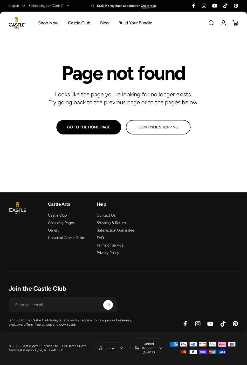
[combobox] (17, 6)
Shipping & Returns (112, 223)
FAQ (100, 238)
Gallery (53, 230)
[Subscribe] (108, 305)
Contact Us (106, 215)
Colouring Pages (61, 223)
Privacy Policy (108, 253)
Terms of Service (110, 245)
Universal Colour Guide (66, 238)
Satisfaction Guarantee (115, 230)
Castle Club (57, 215)
